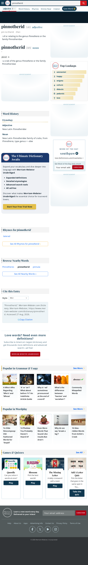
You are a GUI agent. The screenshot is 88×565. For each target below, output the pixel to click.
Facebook (32, 529)
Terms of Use (75, 523)
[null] (76, 153)
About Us (18, 523)
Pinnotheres (8, 266)
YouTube (48, 529)
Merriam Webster (7, 513)
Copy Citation (26, 319)
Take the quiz (77, 493)
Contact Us (49, 523)
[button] (9, 9)
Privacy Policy (62, 523)
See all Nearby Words (24, 273)
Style (4, 298)
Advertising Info (36, 523)
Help (10, 523)
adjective (37, 27)
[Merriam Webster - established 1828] (7, 3)
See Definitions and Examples (68, 158)
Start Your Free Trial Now (19, 206)
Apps (26, 523)
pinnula (36, 266)
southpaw (67, 153)
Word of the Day (69, 149)
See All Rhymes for (24, 243)
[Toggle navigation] (2, 3)
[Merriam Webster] (69, 144)
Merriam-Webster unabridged (25, 354)
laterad (6, 236)
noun (36, 47)
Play (11, 483)
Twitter (40, 529)
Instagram (55, 529)
